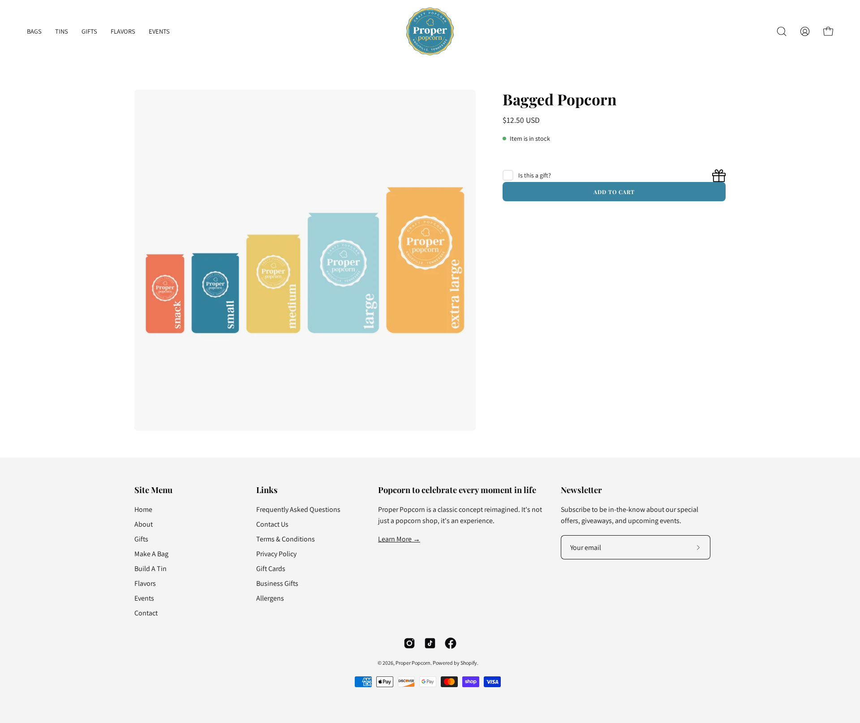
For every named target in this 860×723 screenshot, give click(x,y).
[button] (781, 31)
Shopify (468, 662)
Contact (146, 613)
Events (144, 598)
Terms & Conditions (285, 539)
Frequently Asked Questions (298, 509)
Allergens (270, 598)
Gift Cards (270, 568)
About (143, 524)
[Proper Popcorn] (430, 31)
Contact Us (272, 524)
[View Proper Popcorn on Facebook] (450, 643)
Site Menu (153, 490)
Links (267, 490)
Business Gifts (277, 583)
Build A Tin (150, 568)
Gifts (141, 539)
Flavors (145, 583)
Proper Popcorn (413, 662)
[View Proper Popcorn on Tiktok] (430, 643)
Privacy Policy (276, 553)
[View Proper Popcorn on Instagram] (409, 643)
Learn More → (399, 539)
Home (143, 509)
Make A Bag (151, 553)
